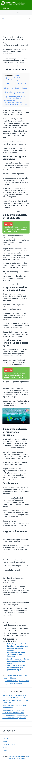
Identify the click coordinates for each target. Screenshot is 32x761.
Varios (4, 750)
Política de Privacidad (16, 757)
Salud (4, 747)
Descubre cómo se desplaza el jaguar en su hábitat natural (14, 696)
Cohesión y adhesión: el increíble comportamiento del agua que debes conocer (18, 647)
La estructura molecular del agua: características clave (18, 661)
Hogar (4, 741)
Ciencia (5, 738)
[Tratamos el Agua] (13, 3)
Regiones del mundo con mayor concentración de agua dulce (15, 717)
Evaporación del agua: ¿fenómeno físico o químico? (16, 654)
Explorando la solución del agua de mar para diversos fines (15, 712)
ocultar (17, 75)
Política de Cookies (18, 758)
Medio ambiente (8, 744)
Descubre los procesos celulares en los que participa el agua (16, 667)
